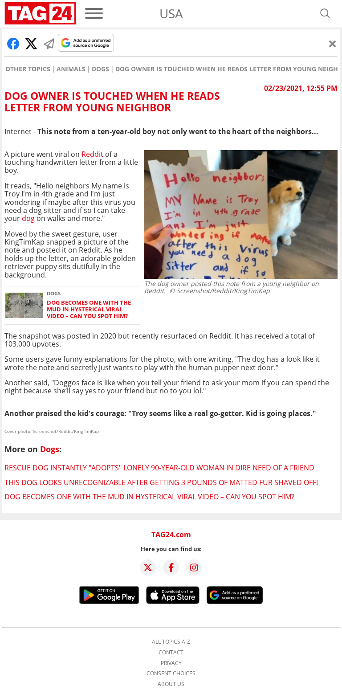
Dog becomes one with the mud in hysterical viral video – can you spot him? (89, 309)
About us (171, 684)
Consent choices (171, 673)
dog (28, 218)
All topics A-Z (171, 642)
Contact (171, 652)
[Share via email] (49, 44)
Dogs (100, 69)
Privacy (171, 663)
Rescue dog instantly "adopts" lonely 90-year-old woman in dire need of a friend (159, 468)
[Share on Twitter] (31, 44)
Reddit (93, 154)
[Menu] (94, 13)
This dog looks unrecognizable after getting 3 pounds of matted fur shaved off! (161, 482)
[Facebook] (171, 567)
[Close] (333, 44)
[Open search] (325, 13)
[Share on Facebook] (13, 44)
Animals (71, 69)
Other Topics (27, 69)
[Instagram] (194, 567)
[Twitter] (148, 567)
